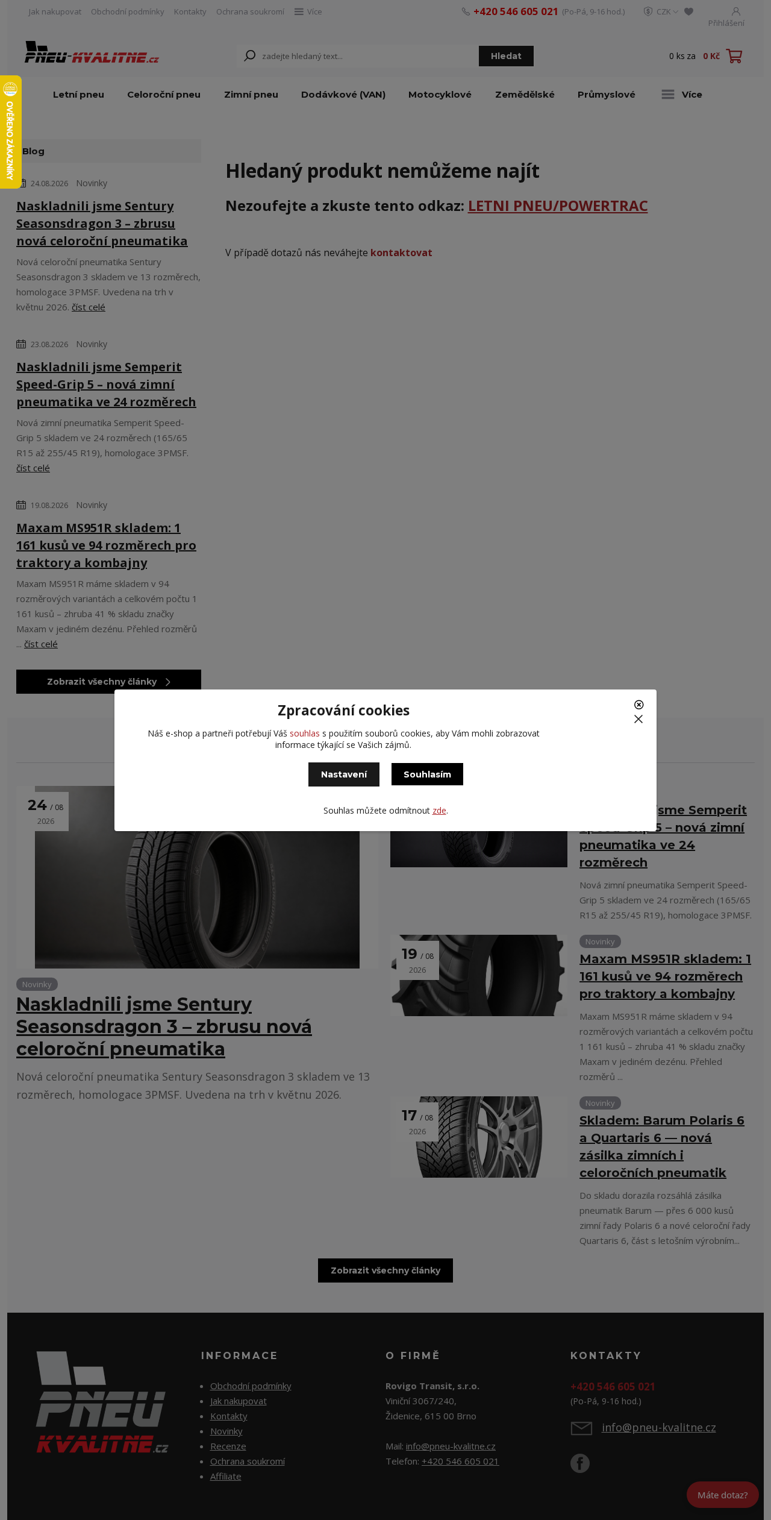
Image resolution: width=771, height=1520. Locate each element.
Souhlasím (427, 774)
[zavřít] (641, 709)
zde (439, 810)
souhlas (305, 733)
